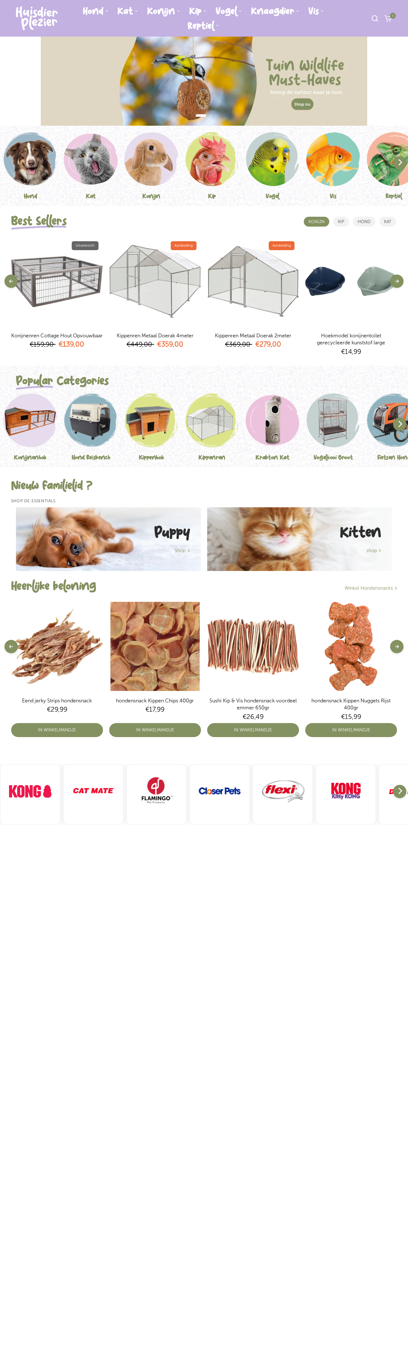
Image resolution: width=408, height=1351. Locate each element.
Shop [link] (180, 550)
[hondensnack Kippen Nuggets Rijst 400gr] (351, 646)
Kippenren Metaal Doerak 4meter (155, 336)
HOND (364, 221)
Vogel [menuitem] (226, 11)
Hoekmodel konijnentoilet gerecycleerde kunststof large (351, 339)
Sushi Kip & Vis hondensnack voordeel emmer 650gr (253, 704)
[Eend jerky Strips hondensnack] (57, 646)
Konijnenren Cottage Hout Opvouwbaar (57, 336)
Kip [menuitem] (195, 11)
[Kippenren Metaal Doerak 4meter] (155, 281)
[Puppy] (108, 539)
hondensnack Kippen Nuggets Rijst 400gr (350, 704)
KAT (387, 221)
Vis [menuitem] (314, 11)
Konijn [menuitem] (161, 11)
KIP (341, 221)
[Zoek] (374, 18)
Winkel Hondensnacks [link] (369, 588)
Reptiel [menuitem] (201, 26)
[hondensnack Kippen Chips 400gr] (155, 646)
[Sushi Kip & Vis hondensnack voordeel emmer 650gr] (253, 646)
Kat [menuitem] (125, 11)
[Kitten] (299, 539)
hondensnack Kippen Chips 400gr (155, 701)
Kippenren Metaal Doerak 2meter (253, 336)
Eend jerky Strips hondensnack (57, 701)
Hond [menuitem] (93, 11)
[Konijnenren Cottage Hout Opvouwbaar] (57, 281)
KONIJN (316, 221)
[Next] (399, 163)
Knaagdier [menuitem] (272, 11)
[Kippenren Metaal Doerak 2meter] (253, 281)
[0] (386, 18)
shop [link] (371, 550)
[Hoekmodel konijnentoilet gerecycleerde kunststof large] (351, 281)
